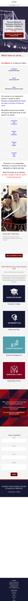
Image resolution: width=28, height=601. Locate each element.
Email (14, 446)
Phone (14, 454)
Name (14, 437)
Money (14, 600)
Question (14, 462)
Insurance (14, 597)
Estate (14, 595)
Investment (14, 593)
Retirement (14, 592)
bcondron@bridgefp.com (14, 587)
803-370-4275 (16, 583)
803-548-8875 (15, 582)
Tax (14, 598)
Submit (14, 474)
